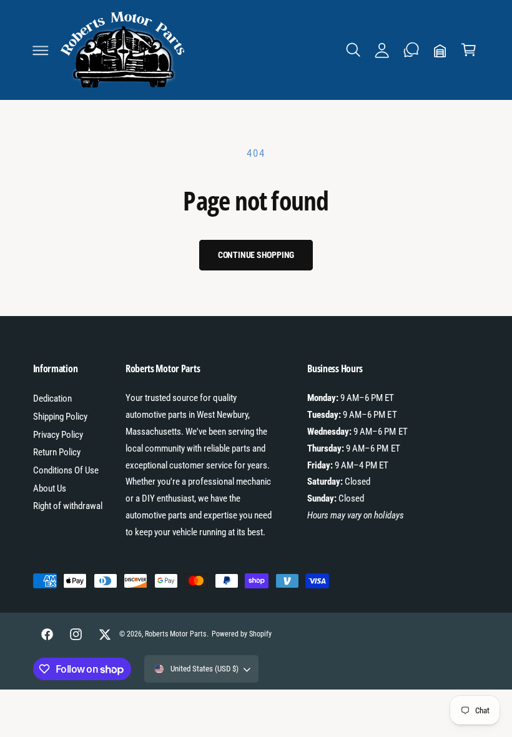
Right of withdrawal (67, 506)
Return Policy (57, 452)
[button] (40, 50)
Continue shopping (256, 255)
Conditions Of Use (66, 470)
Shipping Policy (60, 416)
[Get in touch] (410, 50)
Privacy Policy (58, 434)
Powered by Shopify (242, 634)
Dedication (52, 398)
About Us (49, 488)
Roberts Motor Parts (175, 634)
